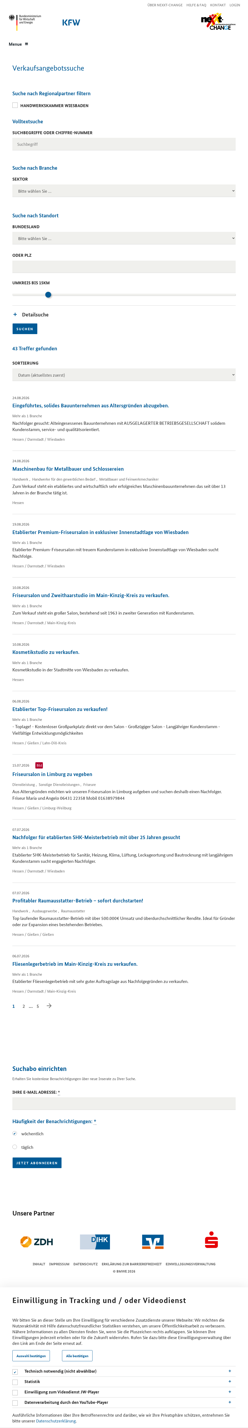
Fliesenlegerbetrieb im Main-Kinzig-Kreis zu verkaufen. (75, 964)
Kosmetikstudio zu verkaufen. (45, 652)
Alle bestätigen (77, 1355)
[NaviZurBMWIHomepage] (24, 24)
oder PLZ (21, 255)
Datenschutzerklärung (56, 1420)
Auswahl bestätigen (31, 1355)
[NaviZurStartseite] (218, 21)
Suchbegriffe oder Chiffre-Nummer (52, 132)
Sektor (20, 179)
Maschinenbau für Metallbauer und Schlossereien (68, 469)
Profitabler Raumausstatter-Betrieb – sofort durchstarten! (77, 900)
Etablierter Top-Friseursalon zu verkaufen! (60, 709)
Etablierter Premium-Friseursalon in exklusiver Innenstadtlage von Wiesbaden (100, 532)
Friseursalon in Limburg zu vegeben (52, 774)
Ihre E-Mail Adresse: (36, 1092)
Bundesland (25, 226)
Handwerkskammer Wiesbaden (54, 105)
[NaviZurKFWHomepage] (70, 24)
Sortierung (25, 363)
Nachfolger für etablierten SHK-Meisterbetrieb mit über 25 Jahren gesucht (96, 837)
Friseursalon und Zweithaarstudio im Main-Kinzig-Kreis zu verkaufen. (90, 595)
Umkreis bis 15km (31, 283)
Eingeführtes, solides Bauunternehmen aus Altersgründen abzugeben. (90, 405)
